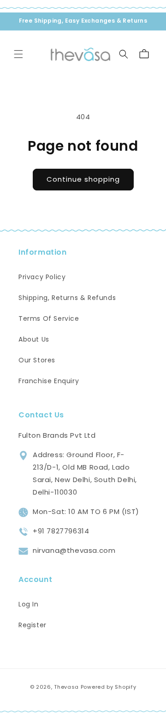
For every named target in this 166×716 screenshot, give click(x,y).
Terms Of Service (48, 318)
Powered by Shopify (108, 687)
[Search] (123, 54)
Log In (28, 604)
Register (32, 625)
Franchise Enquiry (48, 381)
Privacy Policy (41, 277)
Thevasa (66, 687)
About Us (33, 339)
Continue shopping (83, 179)
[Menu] (18, 54)
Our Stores (36, 360)
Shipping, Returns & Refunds (67, 297)
